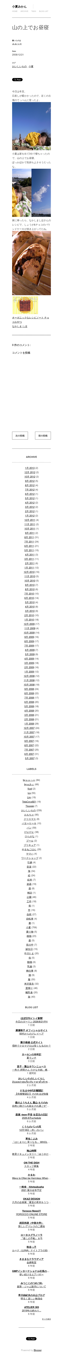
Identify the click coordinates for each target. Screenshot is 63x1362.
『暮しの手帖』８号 (31, 1238)
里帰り (29, 988)
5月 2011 (29, 550)
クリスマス (30, 819)
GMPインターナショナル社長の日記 (32, 1271)
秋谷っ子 (31, 1247)
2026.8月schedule (31, 1117)
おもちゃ (29, 814)
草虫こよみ (32, 1138)
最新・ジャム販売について (31, 1286)
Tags (33, 11)
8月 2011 (29, 537)
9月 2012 (30, 481)
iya (29, 793)
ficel (30, 788)
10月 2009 (29, 632)
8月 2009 (29, 641)
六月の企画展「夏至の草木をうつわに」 (34, 1202)
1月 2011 (29, 567)
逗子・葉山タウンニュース (31, 1066)
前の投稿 (42, 435)
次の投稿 (20, 435)
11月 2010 (29, 576)
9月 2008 (29, 689)
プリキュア (30, 845)
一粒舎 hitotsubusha (31, 1186)
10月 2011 (29, 528)
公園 (29, 897)
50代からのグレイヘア (31, 1033)
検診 (29, 892)
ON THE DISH (31, 1162)
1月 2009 (29, 671)
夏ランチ (31, 1057)
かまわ (31, 1174)
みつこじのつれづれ (31, 1283)
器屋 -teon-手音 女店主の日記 (32, 1114)
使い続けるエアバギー (31, 1274)
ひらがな (30, 836)
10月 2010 (29, 580)
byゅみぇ (29, 784)
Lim (29, 797)
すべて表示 (46, 1319)
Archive (24, 11)
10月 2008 (29, 684)
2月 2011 (30, 563)
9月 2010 (30, 585)
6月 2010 (29, 598)
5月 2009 (30, 654)
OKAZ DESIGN (31, 1199)
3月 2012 (30, 507)
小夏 (31, 66)
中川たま (29, 953)
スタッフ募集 (31, 1166)
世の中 (29, 944)
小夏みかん (19, 6)
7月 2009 (29, 645)
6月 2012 (30, 494)
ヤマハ (29, 853)
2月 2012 (30, 511)
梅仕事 (29, 970)
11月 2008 (29, 680)
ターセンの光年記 (31, 1054)
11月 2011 (29, 524)
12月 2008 (29, 676)
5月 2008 (29, 706)
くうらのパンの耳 (31, 1126)
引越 (29, 862)
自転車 (29, 918)
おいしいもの (19, 66)
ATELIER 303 (31, 1307)
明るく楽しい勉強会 (31, 1298)
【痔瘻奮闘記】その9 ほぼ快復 (31, 1093)
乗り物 (29, 931)
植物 (29, 936)
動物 (29, 962)
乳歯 (29, 966)
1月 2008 (29, 723)
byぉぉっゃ (29, 780)
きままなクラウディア (31, 1259)
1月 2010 (29, 619)
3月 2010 (30, 611)
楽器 (29, 884)
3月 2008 (29, 715)
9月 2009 (29, 637)
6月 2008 (29, 702)
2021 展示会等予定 (31, 1190)
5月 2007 (30, 758)
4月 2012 (30, 502)
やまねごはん (29, 849)
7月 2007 (29, 749)
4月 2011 (30, 554)
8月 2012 (30, 485)
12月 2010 (29, 572)
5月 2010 (30, 602)
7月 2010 (29, 593)
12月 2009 (29, 624)
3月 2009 (29, 663)
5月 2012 (30, 498)
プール (29, 840)
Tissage (30, 806)
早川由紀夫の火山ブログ (31, 1295)
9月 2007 (29, 741)
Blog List (43, 11)
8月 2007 (29, 745)
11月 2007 (29, 732)
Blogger (38, 1350)
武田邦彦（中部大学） (31, 1223)
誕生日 (29, 949)
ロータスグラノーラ (31, 1235)
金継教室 (31, 1262)
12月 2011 (29, 520)
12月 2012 (29, 472)
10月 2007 (29, 736)
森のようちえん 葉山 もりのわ (31, 1102)
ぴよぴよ (29, 832)
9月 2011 (30, 533)
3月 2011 (29, 559)
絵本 (29, 879)
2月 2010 (29, 615)
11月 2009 (29, 628)
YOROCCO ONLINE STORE (31, 1214)
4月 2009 (29, 658)
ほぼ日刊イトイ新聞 (31, 1018)
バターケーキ (29, 823)
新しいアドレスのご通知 (31, 1226)
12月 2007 (29, 728)
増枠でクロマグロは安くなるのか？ (31, 1045)
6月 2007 (29, 754)
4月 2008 (29, 710)
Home (14, 11)
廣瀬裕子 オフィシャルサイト (32, 1030)
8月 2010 (30, 589)
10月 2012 (29, 476)
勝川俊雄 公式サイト (31, 1042)
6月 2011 (29, 546)
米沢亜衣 (29, 983)
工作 (29, 901)
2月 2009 (29, 667)
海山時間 (31, 1150)
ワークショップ (29, 858)
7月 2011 (29, 541)
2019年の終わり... (31, 1310)
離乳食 (29, 992)
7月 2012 (30, 489)
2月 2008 (29, 719)
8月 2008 (29, 693)
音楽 (29, 866)
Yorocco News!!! (31, 1211)
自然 (29, 914)
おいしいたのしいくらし (31, 1078)
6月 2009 (30, 650)
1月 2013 (30, 468)
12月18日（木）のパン (31, 1129)
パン (29, 827)
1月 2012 (30, 515)
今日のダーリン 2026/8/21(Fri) (32, 1021)
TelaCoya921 (29, 801)
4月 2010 (30, 606)
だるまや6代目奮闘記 (31, 1090)
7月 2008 (29, 697)
